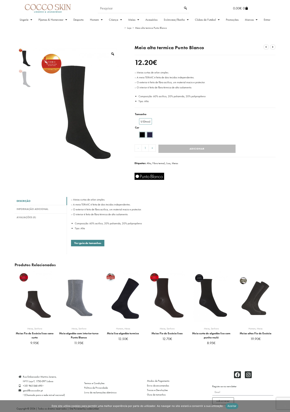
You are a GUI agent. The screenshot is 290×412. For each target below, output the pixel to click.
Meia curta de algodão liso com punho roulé (211, 335)
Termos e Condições (94, 383)
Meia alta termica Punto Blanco (151, 28)
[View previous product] (266, 47)
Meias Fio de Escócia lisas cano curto (34, 335)
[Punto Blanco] (149, 176)
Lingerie (24, 20)
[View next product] (273, 47)
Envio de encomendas (158, 385)
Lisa (168, 163)
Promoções (232, 20)
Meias (131, 20)
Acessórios (151, 20)
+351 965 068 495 (33, 385)
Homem (94, 20)
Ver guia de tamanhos (87, 243)
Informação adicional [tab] (32, 209)
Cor (137, 127)
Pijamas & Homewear (50, 20)
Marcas (249, 20)
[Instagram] (248, 374)
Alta (149, 163)
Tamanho (140, 114)
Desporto (78, 20)
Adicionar (197, 148)
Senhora (38, 328)
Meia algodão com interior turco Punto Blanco (78, 335)
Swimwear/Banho (174, 20)
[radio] (145, 121)
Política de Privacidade (96, 387)
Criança (113, 20)
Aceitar (232, 405)
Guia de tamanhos (156, 394)
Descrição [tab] (24, 201)
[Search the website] (143, 8)
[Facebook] (237, 374)
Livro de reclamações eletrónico (100, 392)
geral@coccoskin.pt (33, 390)
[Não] (285, 406)
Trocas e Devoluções (157, 390)
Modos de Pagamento (158, 380)
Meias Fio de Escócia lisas (167, 333)
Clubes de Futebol (205, 20)
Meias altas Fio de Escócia (255, 333)
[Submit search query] (185, 8)
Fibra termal (158, 163)
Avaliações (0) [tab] (26, 217)
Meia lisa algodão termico (123, 333)
